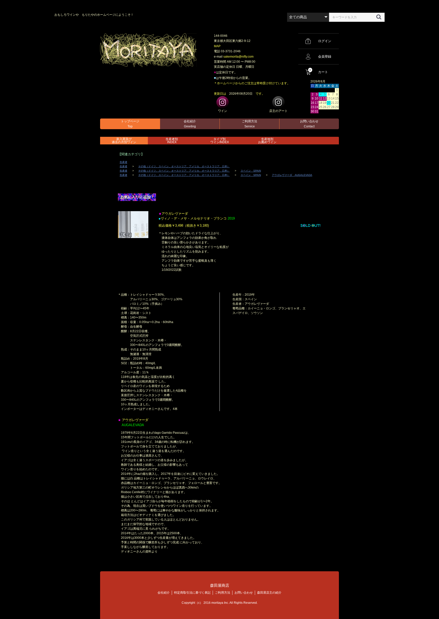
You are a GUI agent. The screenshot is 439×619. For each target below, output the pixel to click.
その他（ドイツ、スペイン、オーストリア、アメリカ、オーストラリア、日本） (184, 166)
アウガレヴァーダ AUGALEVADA (292, 175)
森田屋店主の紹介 (269, 592)
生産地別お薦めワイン (267, 140)
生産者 (123, 162)
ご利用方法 (249, 124)
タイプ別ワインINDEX (219, 140)
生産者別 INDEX (172, 140)
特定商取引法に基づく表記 (192, 592)
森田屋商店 (219, 585)
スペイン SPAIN (251, 170)
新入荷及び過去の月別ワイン (124, 140)
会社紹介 (190, 124)
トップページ (130, 124)
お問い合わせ (309, 124)
